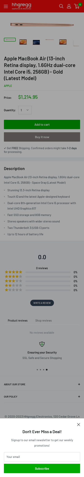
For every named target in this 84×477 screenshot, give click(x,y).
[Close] (78, 424)
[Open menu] (6, 6)
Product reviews (18, 320)
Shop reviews (43, 320)
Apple (8, 85)
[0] (76, 6)
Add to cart (42, 124)
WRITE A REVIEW (42, 303)
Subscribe (42, 468)
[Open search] (61, 6)
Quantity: (10, 110)
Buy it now (42, 137)
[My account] (69, 6)
